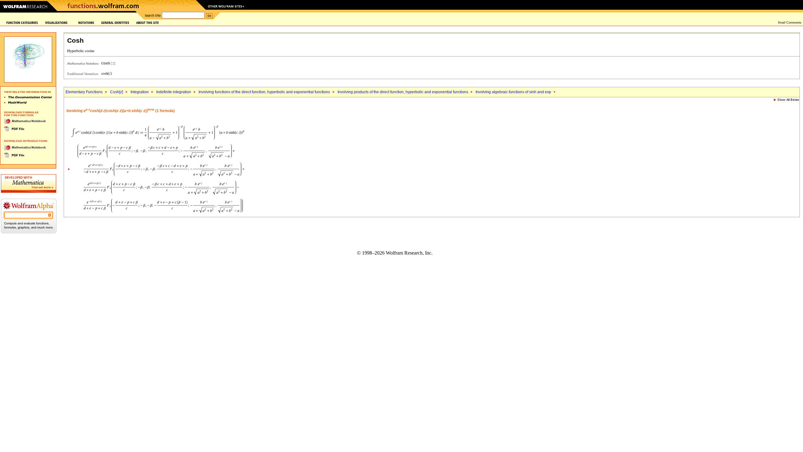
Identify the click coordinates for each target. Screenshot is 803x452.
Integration (139, 92)
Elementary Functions (84, 92)
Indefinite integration (173, 92)
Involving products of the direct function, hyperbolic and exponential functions (403, 92)
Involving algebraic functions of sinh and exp (514, 92)
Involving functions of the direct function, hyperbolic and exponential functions (264, 92)
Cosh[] (116, 92)
